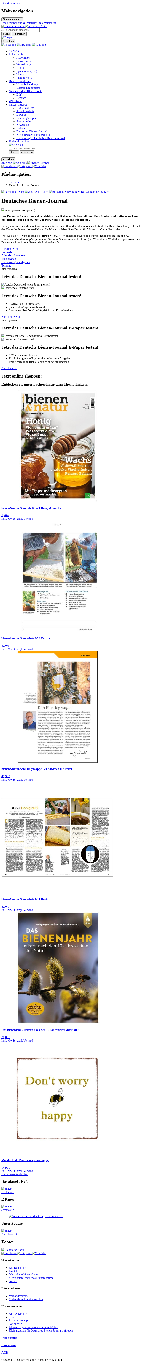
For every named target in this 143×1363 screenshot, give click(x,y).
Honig (20, 67)
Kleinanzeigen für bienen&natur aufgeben (33, 1327)
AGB (4, 1352)
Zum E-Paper (9, 368)
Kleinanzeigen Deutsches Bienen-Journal (40, 138)
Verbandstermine (19, 141)
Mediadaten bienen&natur (24, 1274)
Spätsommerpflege (27, 71)
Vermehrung (23, 64)
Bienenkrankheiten (20, 81)
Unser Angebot (18, 104)
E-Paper (21, 114)
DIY (19, 94)
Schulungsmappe (26, 118)
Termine (6, 265)
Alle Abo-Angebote (13, 255)
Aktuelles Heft (25, 108)
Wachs (20, 74)
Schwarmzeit (24, 61)
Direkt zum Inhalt (11, 3)
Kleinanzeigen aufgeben (15, 262)
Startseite (14, 51)
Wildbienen (15, 101)
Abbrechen (19, 33)
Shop (12, 1317)
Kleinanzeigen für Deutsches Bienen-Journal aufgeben (41, 1330)
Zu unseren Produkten (14, 1174)
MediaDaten (8, 258)
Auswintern (23, 57)
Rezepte (21, 97)
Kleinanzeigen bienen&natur (33, 134)
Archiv (13, 1281)
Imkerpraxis (16, 54)
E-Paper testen (9, 248)
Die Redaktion (17, 1267)
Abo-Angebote (25, 111)
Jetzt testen (7, 1192)
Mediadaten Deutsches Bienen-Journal (31, 1277)
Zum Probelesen (11, 316)
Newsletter (22, 124)
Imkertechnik (24, 77)
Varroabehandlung (27, 84)
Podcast (21, 128)
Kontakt (13, 1271)
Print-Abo (7, 252)
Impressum (8, 1345)
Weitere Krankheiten (28, 87)
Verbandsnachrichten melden (26, 1299)
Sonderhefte (23, 121)
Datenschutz (9, 1337)
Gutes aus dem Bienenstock (25, 91)
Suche (6, 33)
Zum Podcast (9, 1234)
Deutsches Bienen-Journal (31, 131)
